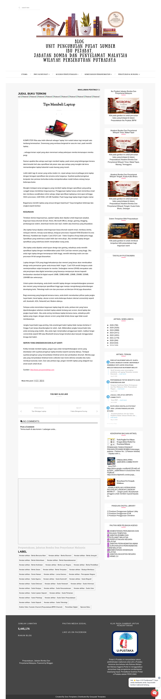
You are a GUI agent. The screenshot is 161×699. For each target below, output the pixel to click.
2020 (112, 340)
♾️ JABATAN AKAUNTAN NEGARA (121, 554)
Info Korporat (41, 74)
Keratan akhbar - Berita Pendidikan (86, 565)
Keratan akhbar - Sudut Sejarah (30, 602)
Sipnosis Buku (85, 607)
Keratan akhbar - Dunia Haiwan (30, 574)
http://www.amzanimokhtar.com (42, 370)
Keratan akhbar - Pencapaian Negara (82, 574)
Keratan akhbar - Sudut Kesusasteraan (57, 588)
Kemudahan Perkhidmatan (97, 74)
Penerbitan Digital (71, 607)
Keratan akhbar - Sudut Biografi (80, 579)
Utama (24, 74)
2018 (112, 345)
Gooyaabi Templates (98, 697)
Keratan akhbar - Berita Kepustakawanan (61, 560)
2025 (112, 328)
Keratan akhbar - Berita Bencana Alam (32, 555)
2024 (112, 330)
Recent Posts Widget (112, 423)
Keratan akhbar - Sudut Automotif (55, 579)
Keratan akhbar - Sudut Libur (84, 588)
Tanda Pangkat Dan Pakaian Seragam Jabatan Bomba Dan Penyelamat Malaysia (126, 442)
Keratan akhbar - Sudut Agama (30, 579)
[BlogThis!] (37, 381)
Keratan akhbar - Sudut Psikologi (30, 598)
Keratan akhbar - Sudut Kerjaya (30, 588)
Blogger (50, 663)
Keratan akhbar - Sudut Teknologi (55, 602)
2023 (112, 333)
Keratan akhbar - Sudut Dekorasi (30, 584)
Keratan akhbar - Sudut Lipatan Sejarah (33, 593)
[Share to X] (39, 381)
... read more (122, 374)
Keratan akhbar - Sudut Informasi (82, 584)
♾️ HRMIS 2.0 (112, 556)
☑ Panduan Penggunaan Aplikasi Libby (122, 511)
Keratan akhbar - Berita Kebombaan (31, 560)
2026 (112, 325)
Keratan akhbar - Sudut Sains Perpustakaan (60, 598)
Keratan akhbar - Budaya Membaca (81, 569)
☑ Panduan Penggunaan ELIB (119, 513)
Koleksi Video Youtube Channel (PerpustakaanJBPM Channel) (40, 607)
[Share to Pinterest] (43, 381)
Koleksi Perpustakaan (66, 74)
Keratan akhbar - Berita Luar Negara (58, 565)
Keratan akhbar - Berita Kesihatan (31, 565)
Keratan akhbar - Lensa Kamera (55, 574)
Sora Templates (71, 697)
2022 (112, 335)
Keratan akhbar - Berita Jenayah (85, 555)
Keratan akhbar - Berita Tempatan (55, 569)
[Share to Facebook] (41, 381)
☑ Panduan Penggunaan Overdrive (121, 515)
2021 (112, 338)
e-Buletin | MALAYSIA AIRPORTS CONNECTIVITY (127, 461)
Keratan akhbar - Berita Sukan (29, 569)
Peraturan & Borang (128, 74)
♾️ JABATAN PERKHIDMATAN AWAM (122, 544)
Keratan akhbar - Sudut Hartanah (56, 584)
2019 (112, 343)
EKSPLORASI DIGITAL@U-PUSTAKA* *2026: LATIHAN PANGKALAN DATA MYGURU (121, 408)
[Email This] (35, 381)
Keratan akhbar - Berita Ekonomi (60, 555)
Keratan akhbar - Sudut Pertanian (61, 593)
